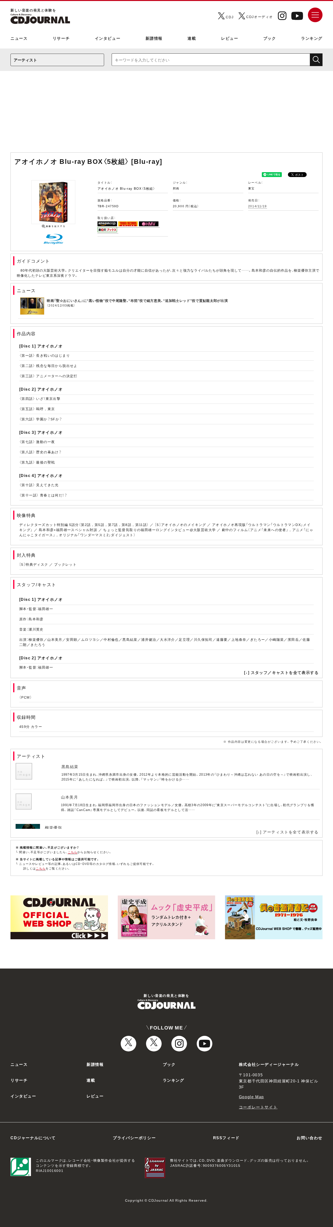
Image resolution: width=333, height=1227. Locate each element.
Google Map (251, 1096)
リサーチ (61, 38)
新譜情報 (154, 38)
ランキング (312, 38)
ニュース (19, 38)
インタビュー (108, 38)
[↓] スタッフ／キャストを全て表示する (281, 672)
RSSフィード (226, 1137)
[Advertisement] (166, 114)
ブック (269, 38)
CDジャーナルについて (33, 1137)
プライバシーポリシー (134, 1137)
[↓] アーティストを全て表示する (287, 832)
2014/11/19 (257, 206)
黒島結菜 (69, 766)
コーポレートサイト (258, 1107)
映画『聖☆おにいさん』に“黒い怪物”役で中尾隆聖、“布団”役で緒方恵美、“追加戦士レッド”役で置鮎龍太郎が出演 (137, 300)
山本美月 (69, 797)
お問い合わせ (310, 1137)
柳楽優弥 (53, 827)
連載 (191, 38)
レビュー (229, 38)
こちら (73, 852)
